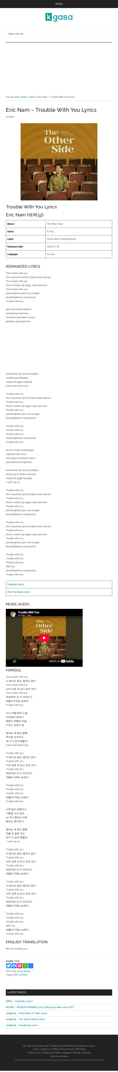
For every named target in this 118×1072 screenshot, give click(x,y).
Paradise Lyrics (15, 584)
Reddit (77, 1052)
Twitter (57, 1052)
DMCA (55, 1049)
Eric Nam (23, 975)
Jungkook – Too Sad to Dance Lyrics (25, 1019)
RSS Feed (80, 1049)
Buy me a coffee (59, 1056)
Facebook (47, 1052)
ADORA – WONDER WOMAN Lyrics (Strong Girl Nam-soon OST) (40, 1007)
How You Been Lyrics (18, 591)
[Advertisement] (59, 65)
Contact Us (45, 1049)
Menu (59, 3)
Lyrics (20, 971)
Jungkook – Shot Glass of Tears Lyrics (26, 1013)
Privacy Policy (67, 1049)
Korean (27, 971)
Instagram (67, 1052)
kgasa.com (43, 1046)
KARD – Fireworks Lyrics (19, 1001)
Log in (91, 1046)
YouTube (86, 1052)
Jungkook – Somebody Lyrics (22, 1025)
